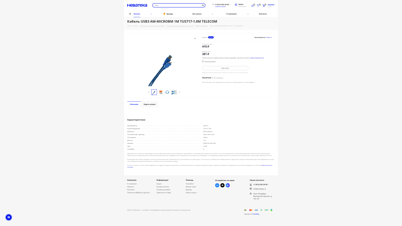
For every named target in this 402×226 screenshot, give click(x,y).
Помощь (189, 180)
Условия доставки (163, 190)
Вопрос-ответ (191, 187)
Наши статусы (191, 192)
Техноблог (190, 184)
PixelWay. (256, 214)
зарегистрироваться (257, 58)
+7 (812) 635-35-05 (222, 4)
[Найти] (202, 5)
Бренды (189, 190)
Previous (148, 92)
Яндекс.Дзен (222, 185)
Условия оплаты (163, 187)
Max (228, 185)
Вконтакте (217, 185)
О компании (132, 184)
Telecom (269, 37)
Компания (131, 180)
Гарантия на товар (164, 192)
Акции (159, 184)
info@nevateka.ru (259, 189)
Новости (130, 187)
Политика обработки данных (138, 192)
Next (179, 92)
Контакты (131, 190)
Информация (162, 180)
